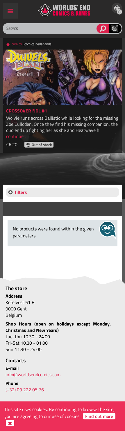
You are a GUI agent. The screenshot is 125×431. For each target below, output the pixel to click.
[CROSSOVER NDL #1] (62, 77)
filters (21, 192)
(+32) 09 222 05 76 (25, 389)
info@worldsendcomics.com (33, 374)
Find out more (99, 416)
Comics (17, 44)
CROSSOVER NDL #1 (26, 111)
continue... (16, 136)
